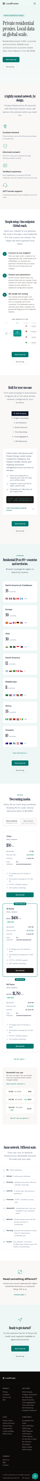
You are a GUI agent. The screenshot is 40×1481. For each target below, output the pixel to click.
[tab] (11, 821)
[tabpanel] (20, 481)
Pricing (5, 1392)
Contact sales (20, 1295)
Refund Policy (7, 1426)
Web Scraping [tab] (21, 413)
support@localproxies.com (11, 1478)
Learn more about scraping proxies (20, 509)
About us (6, 1460)
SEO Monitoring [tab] (21, 441)
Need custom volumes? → (15, 1084)
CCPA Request (27, 1436)
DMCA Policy (7, 1434)
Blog (4, 1462)
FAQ (4, 1400)
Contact (5, 1465)
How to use (7, 1397)
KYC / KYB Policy (28, 1426)
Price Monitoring (28, 1405)
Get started (20, 895)
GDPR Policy (26, 1428)
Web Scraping (27, 1392)
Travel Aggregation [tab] (21, 437)
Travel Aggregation (29, 1402)
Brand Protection (28, 1400)
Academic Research (29, 1410)
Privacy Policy (8, 1421)
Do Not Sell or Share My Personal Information (29, 1441)
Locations (6, 1395)
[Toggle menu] (34, 3)
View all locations (20, 753)
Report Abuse (27, 1447)
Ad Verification (27, 1397)
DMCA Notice (27, 1450)
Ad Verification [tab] (21, 423)
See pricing (10, 67)
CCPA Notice (26, 1434)
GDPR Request (27, 1431)
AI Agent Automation (29, 1395)
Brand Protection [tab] (21, 427)
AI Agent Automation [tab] (21, 418)
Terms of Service (9, 1423)
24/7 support (26, 1478)
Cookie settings (8, 1431)
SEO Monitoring (27, 1408)
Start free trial (11, 60)
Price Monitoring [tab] (21, 432)
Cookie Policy (7, 1428)
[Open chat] (35, 1476)
